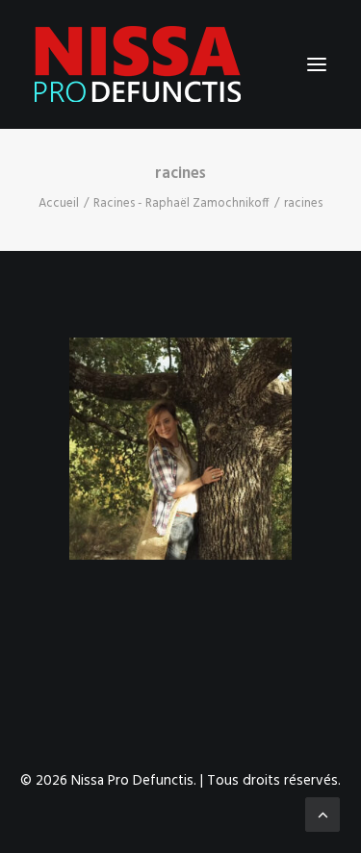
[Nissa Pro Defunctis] (138, 64)
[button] (316, 64)
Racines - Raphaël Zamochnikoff (181, 203)
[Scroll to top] (322, 814)
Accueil (59, 203)
